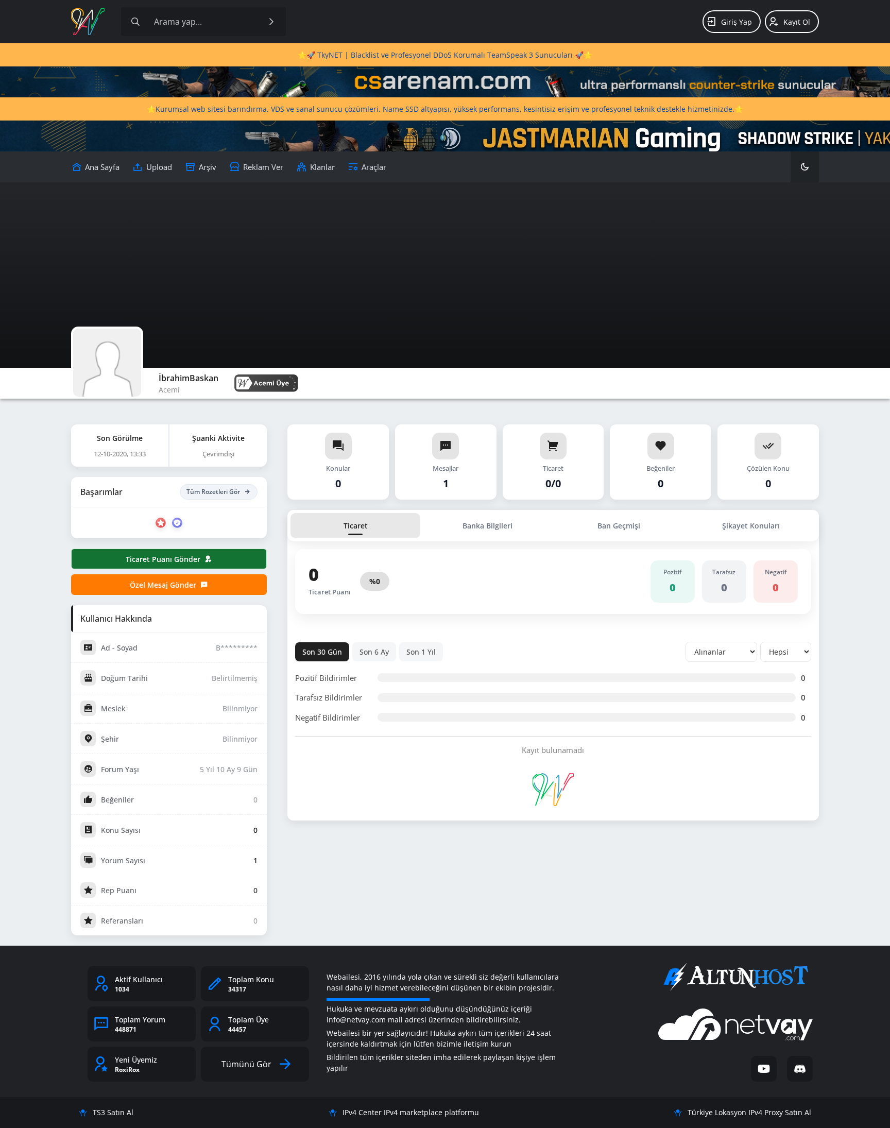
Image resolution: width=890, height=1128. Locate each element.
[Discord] (800, 1069)
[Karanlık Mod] (805, 166)
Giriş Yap (736, 22)
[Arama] (135, 21)
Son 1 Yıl (421, 652)
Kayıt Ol (796, 22)
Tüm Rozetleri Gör (213, 491)
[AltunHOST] (735, 977)
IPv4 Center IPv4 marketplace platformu (411, 1112)
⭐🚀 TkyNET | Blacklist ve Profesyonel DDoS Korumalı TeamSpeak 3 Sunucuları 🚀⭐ (445, 55)
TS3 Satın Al (113, 1112)
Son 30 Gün (322, 652)
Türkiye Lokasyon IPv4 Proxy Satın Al (749, 1112)
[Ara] (271, 21)
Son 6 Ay (374, 652)
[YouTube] (764, 1069)
